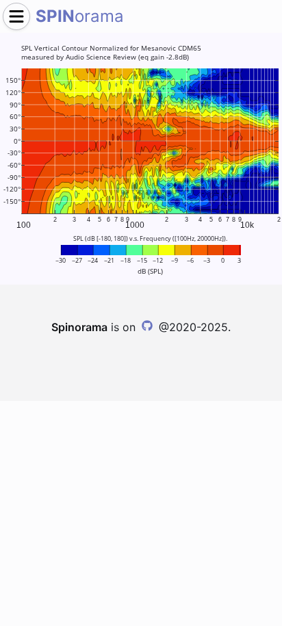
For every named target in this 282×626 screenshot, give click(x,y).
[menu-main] (16, 16)
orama (80, 16)
